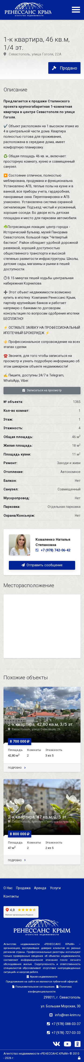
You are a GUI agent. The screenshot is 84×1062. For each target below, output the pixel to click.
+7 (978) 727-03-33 (66, 1033)
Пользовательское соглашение (34, 986)
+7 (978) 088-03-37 (66, 1024)
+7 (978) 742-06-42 (55, 550)
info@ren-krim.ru (67, 1015)
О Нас (8, 888)
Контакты (11, 896)
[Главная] (29, 9)
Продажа (23, 888)
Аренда (40, 888)
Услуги (55, 888)
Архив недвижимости (43, 976)
